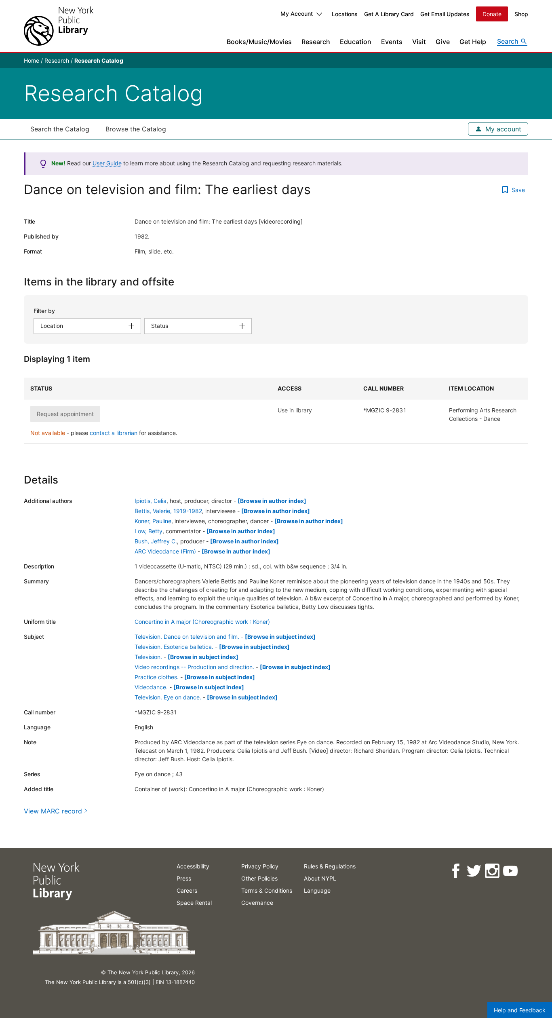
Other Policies (259, 878)
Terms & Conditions (266, 890)
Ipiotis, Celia (150, 500)
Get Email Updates (445, 14)
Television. (148, 656)
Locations (345, 14)
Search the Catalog (59, 129)
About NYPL (320, 878)
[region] (276, 410)
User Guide (107, 163)
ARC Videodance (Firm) (165, 551)
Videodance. (151, 687)
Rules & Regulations (330, 866)
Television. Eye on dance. (168, 697)
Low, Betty (148, 531)
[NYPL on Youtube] (510, 871)
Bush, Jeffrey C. (156, 541)
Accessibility (193, 866)
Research (315, 42)
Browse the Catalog (135, 129)
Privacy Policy (259, 866)
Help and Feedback (520, 1010)
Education (355, 42)
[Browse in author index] (272, 500)
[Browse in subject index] (280, 636)
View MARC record (53, 811)
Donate (491, 14)
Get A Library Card (389, 14)
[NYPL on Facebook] (455, 871)
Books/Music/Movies (259, 42)
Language (317, 890)
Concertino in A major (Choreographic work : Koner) (202, 621)
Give (443, 42)
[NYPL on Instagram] (491, 871)
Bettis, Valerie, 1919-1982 (168, 510)
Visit (419, 42)
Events (391, 42)
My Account (296, 13)
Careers (187, 890)
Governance (257, 902)
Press (184, 878)
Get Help (472, 42)
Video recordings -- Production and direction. (194, 666)
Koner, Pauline (153, 520)
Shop (521, 14)
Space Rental (194, 902)
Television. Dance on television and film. (187, 636)
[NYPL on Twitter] (473, 871)
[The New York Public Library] (58, 26)
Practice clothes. (157, 677)
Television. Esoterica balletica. (174, 646)
